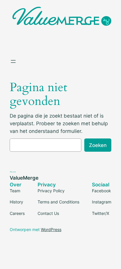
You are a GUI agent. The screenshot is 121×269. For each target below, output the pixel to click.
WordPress (51, 229)
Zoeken (98, 145)
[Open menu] (13, 61)
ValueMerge (24, 178)
